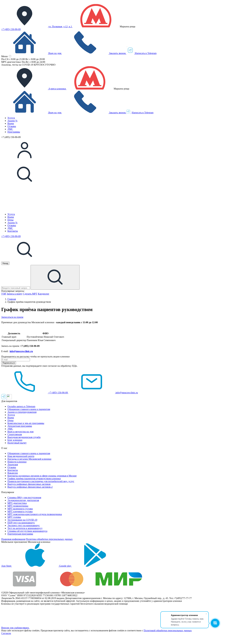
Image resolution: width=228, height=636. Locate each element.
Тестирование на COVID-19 (22, 520)
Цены (10, 219)
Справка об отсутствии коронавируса (27, 531)
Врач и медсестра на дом (20, 431)
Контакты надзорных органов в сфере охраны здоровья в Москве (42, 475)
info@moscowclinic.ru (126, 392)
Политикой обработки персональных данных (168, 630)
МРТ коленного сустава (20, 508)
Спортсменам (14, 434)
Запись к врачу (14, 293)
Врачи (10, 123)
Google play (65, 566)
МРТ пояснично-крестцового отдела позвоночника (34, 514)
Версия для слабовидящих (15, 627)
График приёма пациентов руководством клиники (34, 478)
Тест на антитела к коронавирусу (24, 528)
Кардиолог (43, 293)
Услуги (11, 118)
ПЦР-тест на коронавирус (21, 522)
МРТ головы (14, 517)
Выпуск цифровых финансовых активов (29, 484)
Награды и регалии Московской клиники (29, 459)
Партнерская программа (20, 534)
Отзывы (11, 126)
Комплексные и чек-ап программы (25, 423)
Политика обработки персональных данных (49, 539)
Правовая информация (13, 539)
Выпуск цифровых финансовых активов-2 (30, 487)
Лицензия (12, 464)
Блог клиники (14, 440)
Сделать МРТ (30, 293)
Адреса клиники (57, 88)
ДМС (10, 129)
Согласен (6, 633)
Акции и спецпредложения (21, 412)
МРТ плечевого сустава (20, 511)
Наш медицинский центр (20, 456)
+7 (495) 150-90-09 (11, 29)
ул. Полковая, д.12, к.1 (60, 26)
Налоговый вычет (17, 442)
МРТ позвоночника (17, 506)
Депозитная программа (19, 426)
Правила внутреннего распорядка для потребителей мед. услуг (40, 481)
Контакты (12, 231)
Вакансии (12, 473)
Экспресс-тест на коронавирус (23, 525)
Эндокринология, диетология (23, 500)
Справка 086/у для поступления (24, 497)
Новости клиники (17, 461)
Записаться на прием (12, 317)
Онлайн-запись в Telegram (21, 406)
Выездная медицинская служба (23, 437)
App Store (6, 566)
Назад (5, 263)
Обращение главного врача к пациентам (28, 409)
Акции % (12, 120)
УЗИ (3, 293)
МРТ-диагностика (17, 503)
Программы (13, 132)
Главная (11, 299)
